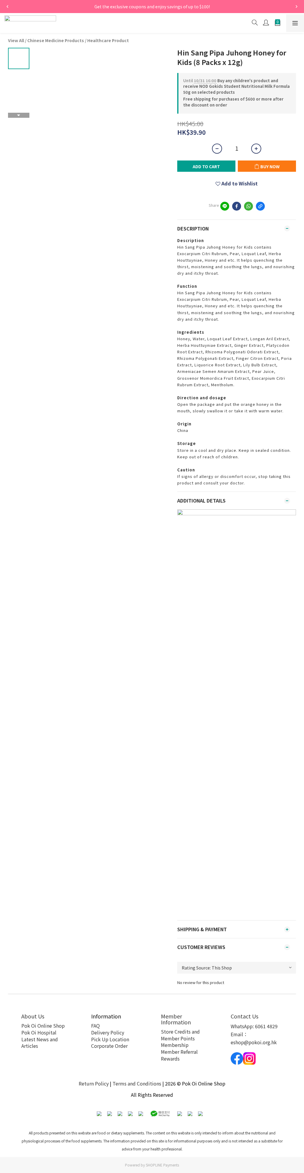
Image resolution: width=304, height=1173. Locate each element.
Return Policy (94, 1083)
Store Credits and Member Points (180, 1035)
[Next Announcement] (296, 6)
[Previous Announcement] (7, 6)
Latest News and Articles (39, 1043)
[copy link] (260, 206)
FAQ (95, 1025)
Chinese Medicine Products (55, 40)
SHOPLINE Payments (162, 1164)
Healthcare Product (108, 40)
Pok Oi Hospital (38, 1032)
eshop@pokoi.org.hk (254, 1042)
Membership (175, 1044)
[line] (224, 206)
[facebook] (236, 206)
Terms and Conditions (137, 1083)
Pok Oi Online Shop (43, 1025)
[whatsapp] (248, 206)
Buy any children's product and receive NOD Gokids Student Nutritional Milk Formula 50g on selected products (236, 86)
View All (16, 40)
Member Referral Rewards (179, 1055)
